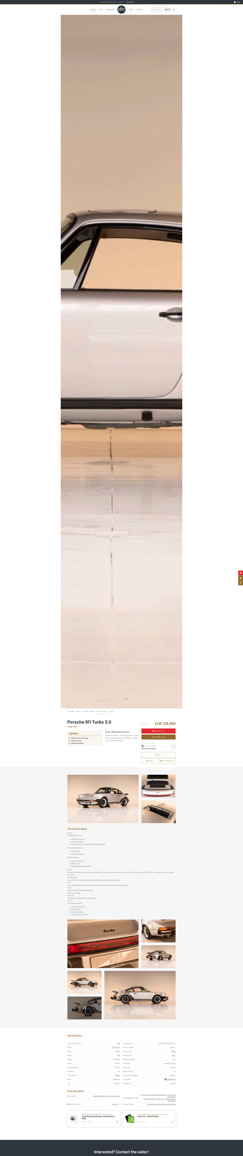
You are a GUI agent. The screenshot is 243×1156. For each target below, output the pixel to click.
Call (159, 755)
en (168, 9)
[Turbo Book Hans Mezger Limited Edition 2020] (93, 1119)
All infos (114, 1104)
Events (139, 9)
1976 (118, 1043)
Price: (144, 723)
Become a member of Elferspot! (117, 2)
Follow (156, 9)
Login (238, 2)
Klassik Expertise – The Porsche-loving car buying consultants (159, 1100)
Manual (117, 1075)
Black (173, 1051)
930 (118, 1055)
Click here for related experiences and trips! (161, 1104)
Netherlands (171, 1079)
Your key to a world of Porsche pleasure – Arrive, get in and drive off (158, 1096)
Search (93, 9)
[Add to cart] (117, 1121)
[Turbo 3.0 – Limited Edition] (149, 1119)
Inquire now (159, 731)
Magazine (110, 9)
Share (150, 761)
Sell (101, 9)
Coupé (118, 1051)
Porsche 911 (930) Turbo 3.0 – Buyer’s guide (106, 1096)
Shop (131, 9)
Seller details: (148, 743)
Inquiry (111, 711)
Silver (173, 1055)
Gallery (78, 711)
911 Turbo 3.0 (116, 1047)
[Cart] (174, 10)
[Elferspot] (121, 9)
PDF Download (168, 761)
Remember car (159, 737)
